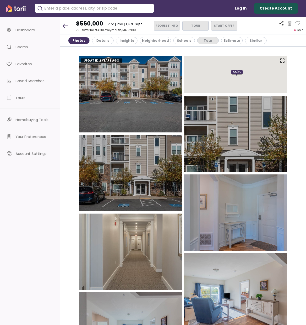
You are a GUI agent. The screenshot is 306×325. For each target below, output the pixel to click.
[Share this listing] (281, 23)
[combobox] (98, 8)
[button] (30, 30)
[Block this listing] (289, 23)
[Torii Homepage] (18, 8)
